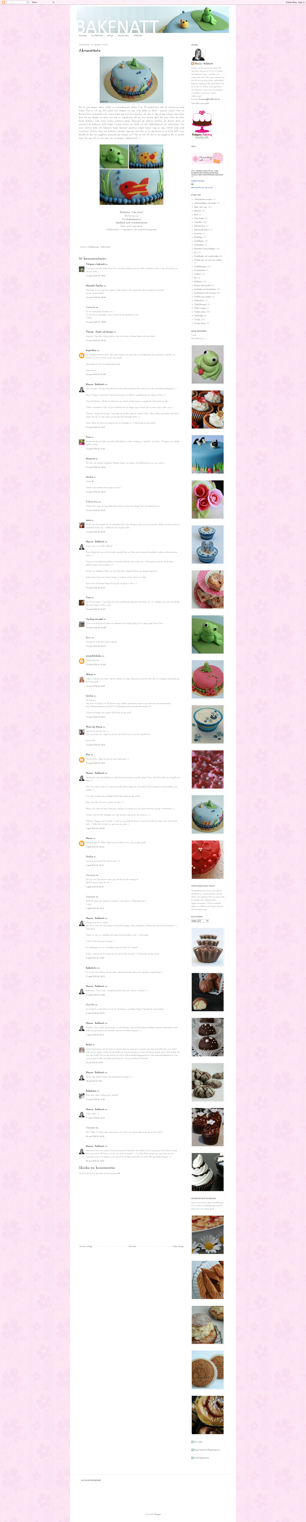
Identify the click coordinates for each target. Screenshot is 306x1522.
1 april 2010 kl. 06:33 (95, 865)
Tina (88, 597)
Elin (88, 755)
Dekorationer (199, 226)
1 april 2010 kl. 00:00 (95, 828)
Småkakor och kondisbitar (205, 289)
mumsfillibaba (93, 656)
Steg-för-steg (123, 35)
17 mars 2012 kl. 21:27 (95, 1118)
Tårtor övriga (199, 308)
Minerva (90, 459)
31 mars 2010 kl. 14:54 (95, 492)
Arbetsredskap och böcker (205, 203)
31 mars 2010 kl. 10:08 (95, 374)
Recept (110, 35)
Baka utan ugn (200, 207)
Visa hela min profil (200, 103)
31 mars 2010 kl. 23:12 (95, 763)
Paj (195, 278)
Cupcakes (198, 222)
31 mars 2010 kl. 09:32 (96, 340)
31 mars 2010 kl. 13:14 (95, 449)
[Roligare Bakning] (192, 184)
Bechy (89, 1045)
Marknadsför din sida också (202, 187)
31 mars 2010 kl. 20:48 (96, 627)
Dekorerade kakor (201, 230)
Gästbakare (199, 245)
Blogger (157, 1514)
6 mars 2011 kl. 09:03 (95, 1013)
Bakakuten (91, 1091)
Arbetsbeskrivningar (203, 199)
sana (88, 520)
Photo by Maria (94, 727)
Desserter (198, 233)
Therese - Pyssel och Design (99, 332)
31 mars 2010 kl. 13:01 (95, 427)
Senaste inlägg (86, 1246)
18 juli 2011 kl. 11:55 (94, 1081)
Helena (89, 674)
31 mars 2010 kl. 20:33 (96, 609)
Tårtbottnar (199, 300)
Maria (89, 838)
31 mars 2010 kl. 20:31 (95, 588)
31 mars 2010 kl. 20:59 (96, 664)
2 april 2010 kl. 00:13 (95, 908)
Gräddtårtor (199, 241)
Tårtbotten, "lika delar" (131, 212)
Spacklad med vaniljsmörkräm (131, 222)
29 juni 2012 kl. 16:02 (95, 1136)
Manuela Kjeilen (94, 286)
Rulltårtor (198, 281)
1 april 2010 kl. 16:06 (95, 887)
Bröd (196, 214)
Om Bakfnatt (97, 35)
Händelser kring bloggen (204, 249)
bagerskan (91, 350)
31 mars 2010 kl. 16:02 (95, 510)
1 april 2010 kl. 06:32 (95, 847)
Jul (195, 252)
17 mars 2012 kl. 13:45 (95, 1099)
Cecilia (89, 477)
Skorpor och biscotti (202, 285)
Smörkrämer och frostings (205, 293)
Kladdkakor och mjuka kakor (206, 256)
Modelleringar (93, 247)
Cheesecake (199, 218)
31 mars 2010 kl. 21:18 (95, 686)
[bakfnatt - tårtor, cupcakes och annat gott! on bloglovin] (207, 164)
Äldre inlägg (177, 1246)
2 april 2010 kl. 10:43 (95, 958)
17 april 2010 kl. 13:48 (95, 995)
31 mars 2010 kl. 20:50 (96, 646)
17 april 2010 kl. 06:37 (95, 976)
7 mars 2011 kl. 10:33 (95, 1035)
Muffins (197, 274)
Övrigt (197, 319)
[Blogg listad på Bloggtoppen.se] (205, 1450)
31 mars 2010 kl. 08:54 (96, 322)
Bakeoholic (91, 968)
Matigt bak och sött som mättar (208, 260)
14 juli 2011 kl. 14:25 (94, 1062)
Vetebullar (198, 316)
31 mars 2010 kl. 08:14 (95, 276)
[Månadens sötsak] (197, 1442)
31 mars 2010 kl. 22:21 (95, 717)
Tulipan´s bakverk (95, 264)
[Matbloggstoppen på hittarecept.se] (200, 1458)
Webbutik (137, 35)
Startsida (82, 35)
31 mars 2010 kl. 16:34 (95, 532)
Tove (88, 437)
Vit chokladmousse (131, 219)
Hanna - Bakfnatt (95, 384)
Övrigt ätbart (200, 323)
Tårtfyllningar (200, 304)
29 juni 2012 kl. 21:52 (95, 1161)
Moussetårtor (199, 270)
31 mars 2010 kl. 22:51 (95, 745)
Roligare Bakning (197, 181)
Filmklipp (198, 237)
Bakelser (197, 211)
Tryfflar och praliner (202, 297)
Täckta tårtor (105, 247)
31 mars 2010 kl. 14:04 (96, 467)
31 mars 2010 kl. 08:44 (96, 297)
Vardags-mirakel (94, 619)
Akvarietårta (89, 51)
